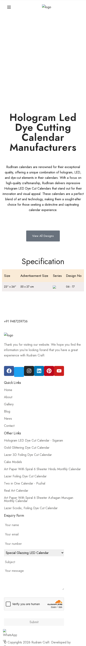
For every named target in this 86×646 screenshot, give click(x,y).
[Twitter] (19, 372)
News (8, 418)
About (8, 397)
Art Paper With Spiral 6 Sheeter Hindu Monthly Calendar (42, 469)
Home (8, 390)
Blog (7, 411)
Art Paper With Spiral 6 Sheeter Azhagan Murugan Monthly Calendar (38, 499)
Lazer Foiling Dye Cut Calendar (25, 476)
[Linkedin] (39, 371)
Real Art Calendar (16, 490)
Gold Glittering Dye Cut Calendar (26, 447)
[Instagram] (29, 371)
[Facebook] (9, 371)
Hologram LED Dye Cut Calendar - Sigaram (33, 440)
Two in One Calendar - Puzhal (24, 483)
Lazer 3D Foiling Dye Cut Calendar (28, 454)
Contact (9, 425)
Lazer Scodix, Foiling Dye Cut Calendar (31, 508)
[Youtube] (59, 371)
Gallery (9, 404)
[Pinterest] (49, 371)
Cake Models (13, 462)
